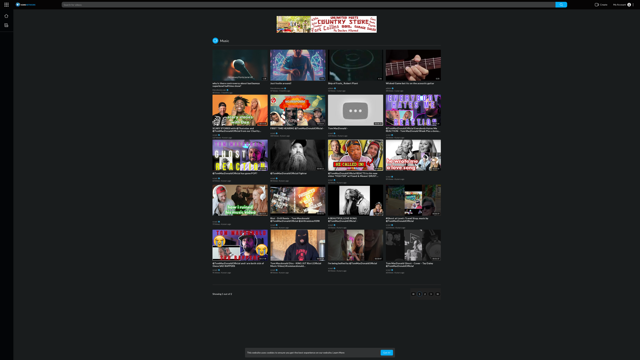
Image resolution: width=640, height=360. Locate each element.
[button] (623, 4)
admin (331, 88)
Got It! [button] (386, 352)
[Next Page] (431, 294)
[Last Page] (438, 294)
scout (215, 135)
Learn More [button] (338, 352)
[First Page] (413, 294)
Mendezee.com (219, 90)
